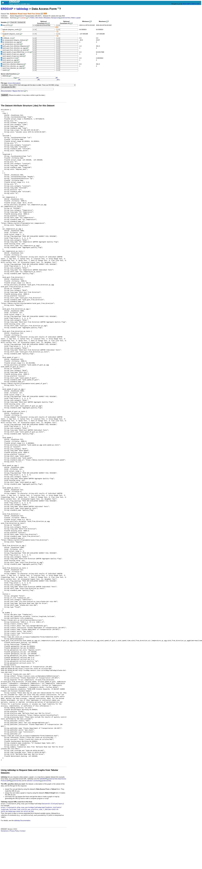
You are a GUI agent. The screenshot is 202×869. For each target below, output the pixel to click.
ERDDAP (7, 8)
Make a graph (76, 18)
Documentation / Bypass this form (12, 91)
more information (14, 83)
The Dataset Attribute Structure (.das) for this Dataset (27, 105)
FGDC (32, 18)
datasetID (46, 804)
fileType (53, 804)
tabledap (22, 8)
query (61, 804)
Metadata (47, 18)
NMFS (189, 4)
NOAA (185, 4)
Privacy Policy (14, 831)
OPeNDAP (43, 779)
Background (55, 18)
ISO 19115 (39, 18)
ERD (198, 4)
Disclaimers (5, 831)
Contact (22, 831)
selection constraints (33, 780)
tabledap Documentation (22, 820)
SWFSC (193, 4)
